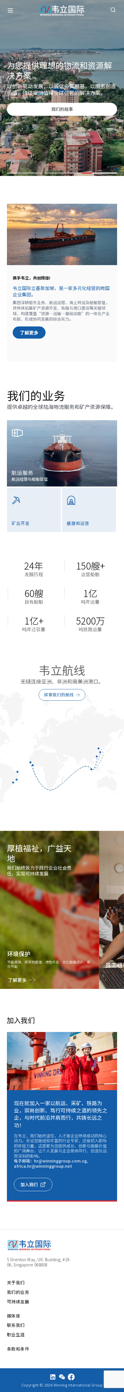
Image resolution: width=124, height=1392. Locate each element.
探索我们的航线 (59, 694)
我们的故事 (62, 109)
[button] (24, 173)
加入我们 (29, 1184)
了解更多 (29, 332)
